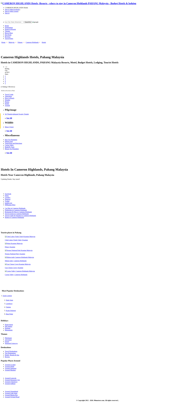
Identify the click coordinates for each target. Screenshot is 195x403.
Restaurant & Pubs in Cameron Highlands (18, 212)
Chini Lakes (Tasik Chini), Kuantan (16, 240)
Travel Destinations (11, 351)
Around (7, 105)
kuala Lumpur (7, 296)
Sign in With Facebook (12, 9)
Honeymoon (9, 324)
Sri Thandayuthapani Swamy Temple (17, 114)
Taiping (8, 307)
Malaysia (11, 42)
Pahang (20, 42)
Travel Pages (9, 38)
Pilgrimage (8, 338)
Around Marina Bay (11, 395)
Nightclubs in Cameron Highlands (16, 210)
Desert (7, 341)
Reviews (7, 37)
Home (7, 26)
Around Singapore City (12, 380)
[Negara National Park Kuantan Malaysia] (18, 250)
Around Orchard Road (12, 397)
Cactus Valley (9, 145)
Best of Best (9, 33)
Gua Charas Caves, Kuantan (14, 268)
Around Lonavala (10, 378)
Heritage (7, 328)
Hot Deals (8, 35)
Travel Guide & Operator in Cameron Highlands (20, 215)
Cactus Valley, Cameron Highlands (16, 274)
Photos (7, 102)
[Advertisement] (38, 48)
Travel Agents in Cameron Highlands (17, 214)
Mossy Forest (9, 127)
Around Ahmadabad (11, 391)
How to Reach (9, 98)
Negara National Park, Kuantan (15, 254)
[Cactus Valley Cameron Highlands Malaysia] (20, 271)
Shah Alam (9, 300)
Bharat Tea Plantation (12, 149)
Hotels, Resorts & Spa (12, 355)
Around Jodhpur (10, 383)
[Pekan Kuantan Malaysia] (14, 243)
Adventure (8, 340)
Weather (7, 100)
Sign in (7, 13)
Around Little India (11, 393)
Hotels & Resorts (10, 29)
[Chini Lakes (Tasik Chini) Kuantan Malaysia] (20, 236)
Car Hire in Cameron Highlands (15, 208)
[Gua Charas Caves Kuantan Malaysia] (18, 264)
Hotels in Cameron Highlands (14, 217)
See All (9, 118)
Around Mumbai (10, 370)
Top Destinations (10, 353)
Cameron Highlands (32, 42)
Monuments (8, 330)
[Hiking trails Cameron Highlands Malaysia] (19, 257)
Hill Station (8, 326)
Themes (7, 31)
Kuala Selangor (11, 310)
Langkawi (9, 303)
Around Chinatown (11, 382)
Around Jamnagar (10, 368)
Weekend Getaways (11, 343)
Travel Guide (9, 94)
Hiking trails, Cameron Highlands (16, 261)
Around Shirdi (9, 366)
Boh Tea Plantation (11, 140)
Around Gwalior (10, 365)
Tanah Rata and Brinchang (13, 143)
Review (7, 357)
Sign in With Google (11, 11)
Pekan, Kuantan (10, 247)
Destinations (9, 27)
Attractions (8, 96)
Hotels (44, 42)
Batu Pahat (9, 314)
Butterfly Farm (9, 147)
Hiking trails (9, 141)
